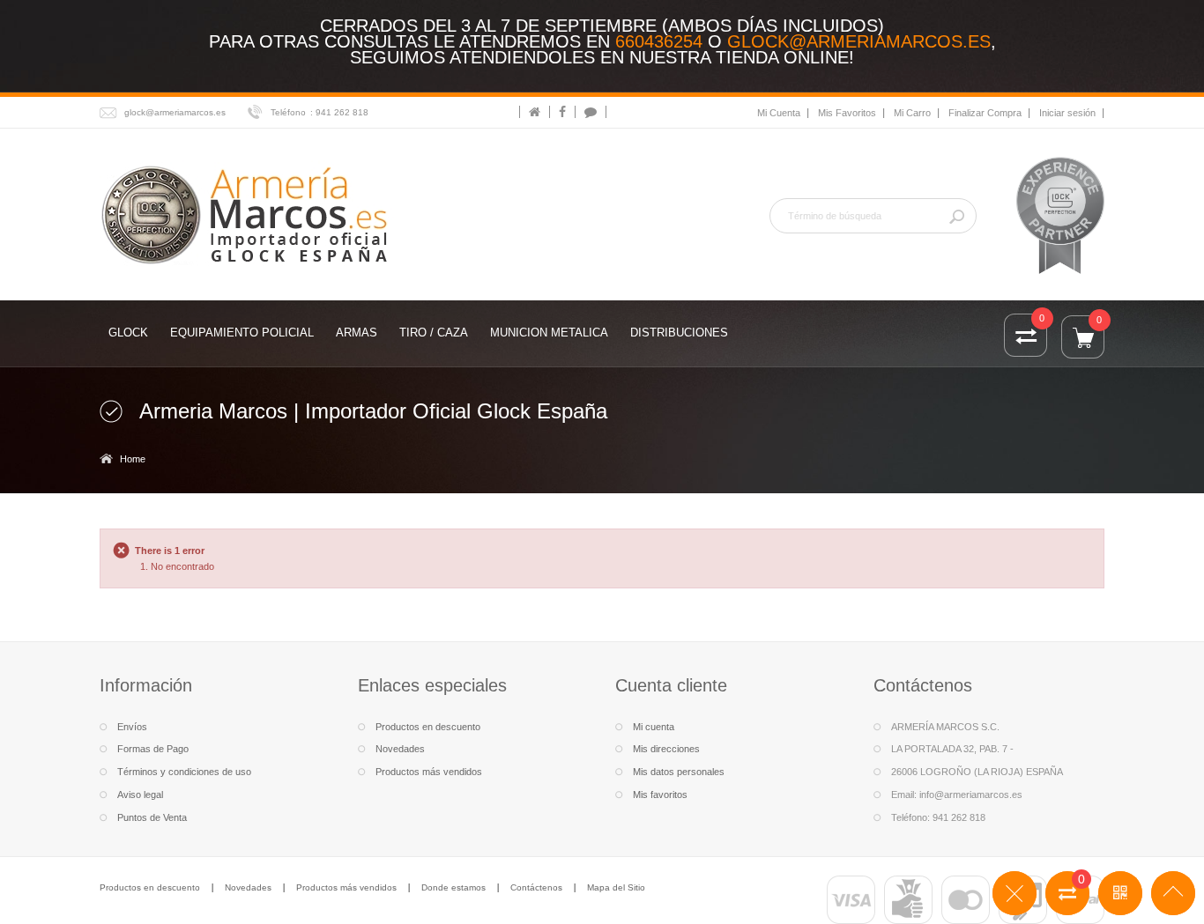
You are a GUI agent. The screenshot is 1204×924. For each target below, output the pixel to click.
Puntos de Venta (152, 817)
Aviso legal (140, 794)
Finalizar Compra (985, 112)
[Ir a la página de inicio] (534, 112)
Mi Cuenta (778, 112)
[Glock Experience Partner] (1060, 215)
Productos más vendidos (428, 771)
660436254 (658, 41)
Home (132, 459)
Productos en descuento (427, 726)
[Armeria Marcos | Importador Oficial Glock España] (247, 213)
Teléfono (288, 112)
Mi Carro (912, 112)
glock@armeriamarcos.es (859, 41)
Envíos (132, 726)
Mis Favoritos (847, 112)
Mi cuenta (653, 726)
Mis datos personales (679, 771)
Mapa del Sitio (616, 887)
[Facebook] (562, 112)
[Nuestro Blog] (590, 112)
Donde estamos (453, 887)
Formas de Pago (153, 748)
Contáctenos (536, 887)
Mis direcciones (666, 748)
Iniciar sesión (1067, 112)
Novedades (400, 748)
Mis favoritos (660, 794)
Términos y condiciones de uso (184, 771)
